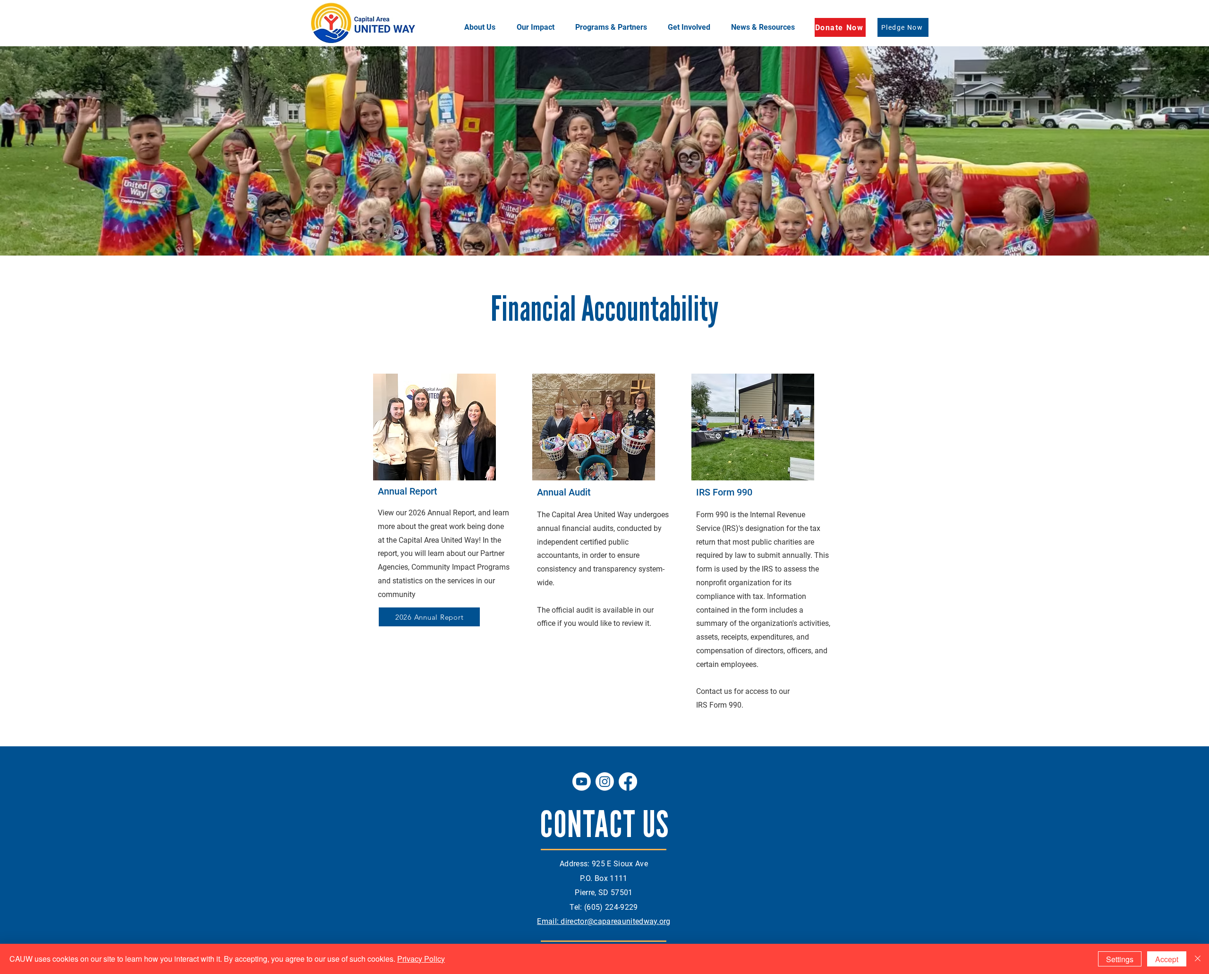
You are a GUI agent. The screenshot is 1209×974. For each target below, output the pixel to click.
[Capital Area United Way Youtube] (581, 781)
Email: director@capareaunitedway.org (604, 921)
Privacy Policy (421, 958)
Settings (1119, 959)
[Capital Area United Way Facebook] (628, 781)
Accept (1166, 959)
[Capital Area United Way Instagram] (605, 781)
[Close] (1197, 958)
